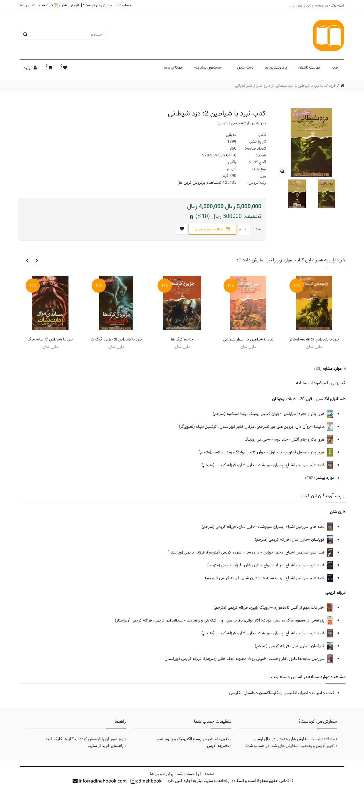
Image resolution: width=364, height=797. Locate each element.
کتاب (330, 692)
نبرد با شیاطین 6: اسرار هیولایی (248, 339)
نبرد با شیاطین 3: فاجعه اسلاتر (314, 339)
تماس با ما (27, 5)
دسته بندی (245, 67)
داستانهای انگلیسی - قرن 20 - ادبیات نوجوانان (309, 399)
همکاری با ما (173, 67)
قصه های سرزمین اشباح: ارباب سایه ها (293, 578)
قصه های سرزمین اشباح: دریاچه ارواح (295, 565)
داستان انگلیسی (242, 692)
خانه (335, 67)
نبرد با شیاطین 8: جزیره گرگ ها (116, 339)
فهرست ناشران (309, 67)
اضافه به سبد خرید (209, 229)
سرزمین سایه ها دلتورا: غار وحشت (297, 658)
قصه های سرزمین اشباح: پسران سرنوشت (292, 465)
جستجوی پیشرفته (208, 67)
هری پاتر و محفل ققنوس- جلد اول (297, 452)
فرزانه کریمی (240, 123)
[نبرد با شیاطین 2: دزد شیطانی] (282, 172)
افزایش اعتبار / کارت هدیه (58, 5)
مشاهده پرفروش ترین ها (199, 182)
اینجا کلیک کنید (58, 739)
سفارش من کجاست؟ (97, 5)
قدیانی (231, 134)
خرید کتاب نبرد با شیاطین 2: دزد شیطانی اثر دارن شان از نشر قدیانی (285, 85)
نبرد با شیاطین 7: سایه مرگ (50, 339)
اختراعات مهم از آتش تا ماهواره (300, 607)
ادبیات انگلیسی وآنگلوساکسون (283, 692)
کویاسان (318, 539)
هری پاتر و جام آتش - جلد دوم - (299, 439)
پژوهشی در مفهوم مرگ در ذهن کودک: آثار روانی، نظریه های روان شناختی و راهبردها (256, 620)
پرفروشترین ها (276, 67)
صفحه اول (206, 774)
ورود (27, 68)
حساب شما (123, 5)
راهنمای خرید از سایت (105, 745)
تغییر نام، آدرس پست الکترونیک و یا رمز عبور (192, 739)
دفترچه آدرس (218, 745)
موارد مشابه (332, 368)
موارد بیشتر (325, 477)
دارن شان (259, 123)
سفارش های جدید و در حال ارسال (281, 739)
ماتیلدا (320, 426)
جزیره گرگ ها (182, 339)
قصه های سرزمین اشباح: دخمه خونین (294, 552)
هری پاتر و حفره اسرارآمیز (305, 413)
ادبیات (317, 692)
